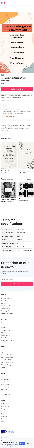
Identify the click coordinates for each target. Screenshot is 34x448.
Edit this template (17, 89)
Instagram (4, 416)
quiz (5, 125)
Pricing (3, 409)
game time (10, 127)
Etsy (2, 325)
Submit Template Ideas (7, 362)
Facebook (4, 414)
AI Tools (3, 377)
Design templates (5, 7)
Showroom (4, 323)
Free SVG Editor (5, 308)
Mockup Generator (6, 298)
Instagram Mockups (6, 340)
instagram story (14, 7)
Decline (29, 443)
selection (21, 128)
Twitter (3, 421)
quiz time (17, 127)
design (16, 128)
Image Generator (6, 379)
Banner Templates (6, 338)
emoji (27, 128)
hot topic (22, 125)
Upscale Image (5, 387)
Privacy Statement (5, 437)
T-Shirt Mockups (5, 333)
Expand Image (5, 389)
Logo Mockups (5, 330)
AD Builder (4, 303)
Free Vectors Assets (7, 313)
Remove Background (7, 392)
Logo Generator (5, 382)
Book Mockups (5, 328)
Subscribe (17, 284)
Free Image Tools (6, 311)
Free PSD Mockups (6, 306)
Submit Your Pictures (7, 357)
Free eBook (4, 367)
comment (10, 125)
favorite (16, 125)
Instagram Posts (5, 335)
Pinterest (3, 419)
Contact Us (4, 404)
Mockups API (5, 406)
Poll (2, 125)
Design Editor (5, 301)
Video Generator (5, 384)
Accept (22, 443)
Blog (2, 411)
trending (28, 125)
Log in (2, 350)
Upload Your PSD (6, 360)
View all (29, 179)
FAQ (2, 352)
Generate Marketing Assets (9, 355)
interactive (23, 127)
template (10, 128)
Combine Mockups (6, 365)
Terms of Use (25, 436)
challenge (3, 127)
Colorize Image (5, 394)
